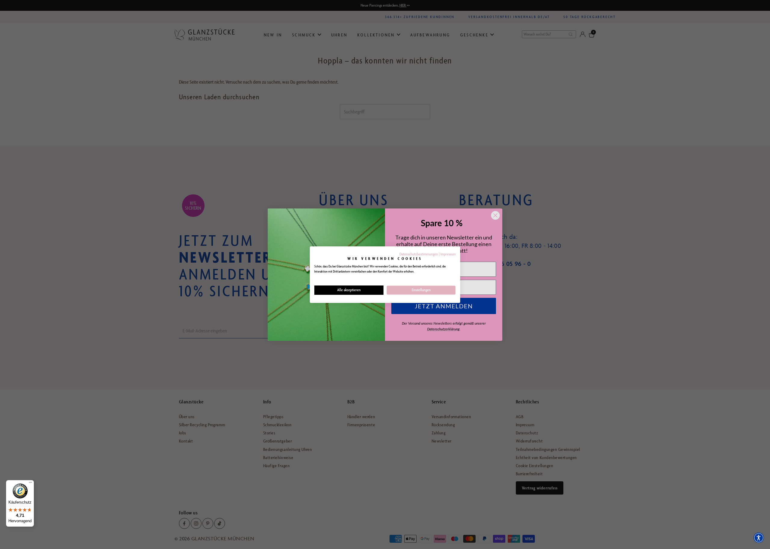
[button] (758, 537)
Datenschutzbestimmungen (418, 254)
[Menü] (30, 483)
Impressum (448, 254)
